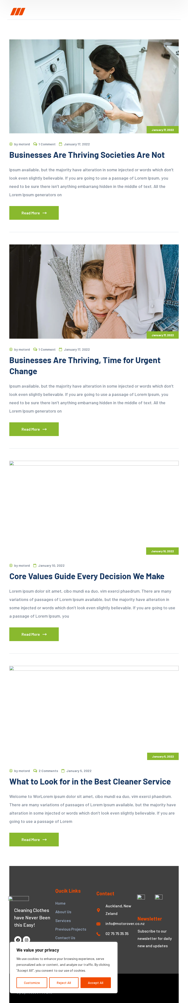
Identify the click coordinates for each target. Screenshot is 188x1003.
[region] (64, 967)
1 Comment (47, 144)
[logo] (22, 9)
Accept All (95, 982)
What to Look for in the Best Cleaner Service (90, 781)
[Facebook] (18, 940)
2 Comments (48, 771)
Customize (32, 982)
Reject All (64, 982)
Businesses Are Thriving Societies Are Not (87, 155)
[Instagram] (26, 940)
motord (24, 144)
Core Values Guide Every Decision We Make (86, 576)
